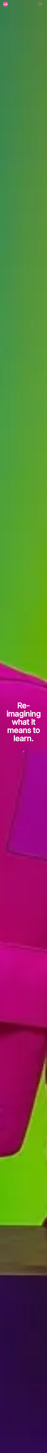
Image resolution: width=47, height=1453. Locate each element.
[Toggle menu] (40, 4)
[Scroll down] (23, 750)
